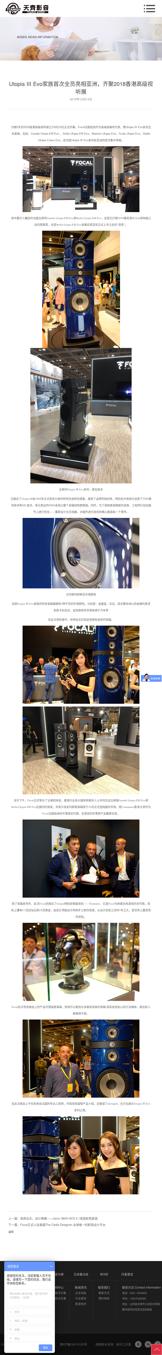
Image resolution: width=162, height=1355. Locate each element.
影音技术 (80, 1304)
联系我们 (104, 1287)
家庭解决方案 (58, 1293)
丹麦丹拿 (58, 1274)
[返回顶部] (156, 1349)
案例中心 (58, 1287)
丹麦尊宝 (127, 1274)
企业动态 (80, 1293)
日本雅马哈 (81, 1274)
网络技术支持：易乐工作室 (113, 1344)
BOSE (104, 1274)
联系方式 (104, 1293)
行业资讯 (80, 1298)
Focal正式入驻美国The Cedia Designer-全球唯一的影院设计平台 (62, 1225)
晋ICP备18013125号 (73, 1344)
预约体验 (104, 1298)
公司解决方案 (58, 1298)
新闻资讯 (81, 1287)
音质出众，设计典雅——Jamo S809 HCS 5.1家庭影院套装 (59, 1218)
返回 (11, 1232)
